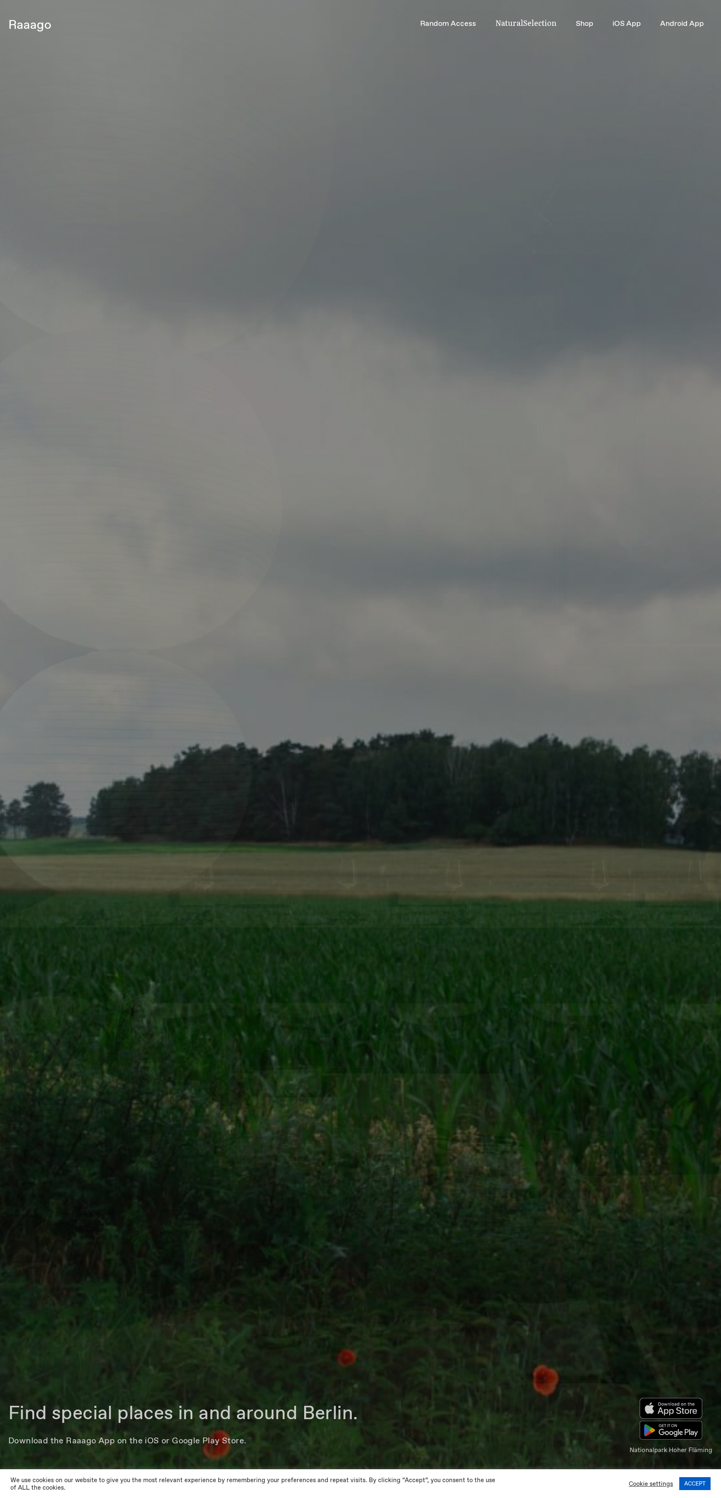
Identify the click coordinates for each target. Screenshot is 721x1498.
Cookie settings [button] (651, 1484)
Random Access (448, 23)
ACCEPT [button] (695, 1483)
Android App (682, 23)
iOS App (627, 23)
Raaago (29, 24)
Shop (584, 23)
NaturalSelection (526, 23)
